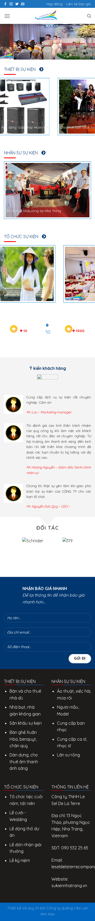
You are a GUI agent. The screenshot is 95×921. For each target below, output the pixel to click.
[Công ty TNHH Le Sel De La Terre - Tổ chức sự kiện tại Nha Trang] (48, 16)
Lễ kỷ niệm (20, 860)
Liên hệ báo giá (78, 4)
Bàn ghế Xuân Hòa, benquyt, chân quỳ (23, 739)
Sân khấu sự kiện (26, 723)
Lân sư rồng (68, 754)
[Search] (89, 16)
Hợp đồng (54, 4)
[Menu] (7, 15)
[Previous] (4, 109)
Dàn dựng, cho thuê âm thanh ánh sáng (24, 761)
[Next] (90, 109)
